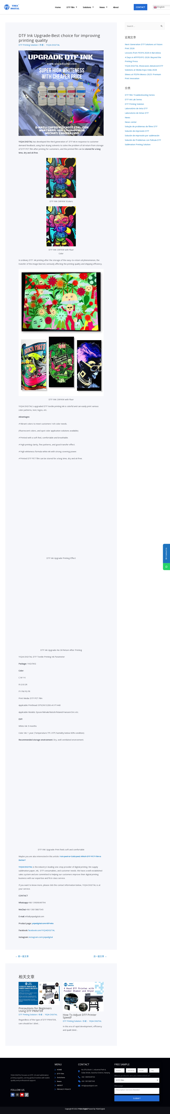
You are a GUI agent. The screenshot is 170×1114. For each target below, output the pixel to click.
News (102, 7)
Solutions (87, 7)
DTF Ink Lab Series (133, 99)
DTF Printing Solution (28, 45)
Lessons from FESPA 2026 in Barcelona (143, 52)
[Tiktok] (27, 1095)
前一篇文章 (22, 956)
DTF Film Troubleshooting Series (140, 95)
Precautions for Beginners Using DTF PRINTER (35, 1009)
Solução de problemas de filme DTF (141, 126)
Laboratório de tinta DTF (136, 108)
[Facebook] (13, 1095)
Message (118, 1086)
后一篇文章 (100, 956)
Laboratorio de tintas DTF (137, 113)
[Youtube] (22, 1095)
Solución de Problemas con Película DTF (143, 140)
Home (58, 7)
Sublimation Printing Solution (137, 144)
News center (131, 122)
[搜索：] (145, 26)
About (116, 7)
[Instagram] (17, 1095)
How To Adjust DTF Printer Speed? (79, 1016)
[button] (140, 7)
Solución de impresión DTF (137, 131)
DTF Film (71, 7)
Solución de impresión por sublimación (142, 135)
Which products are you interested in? (132, 1076)
